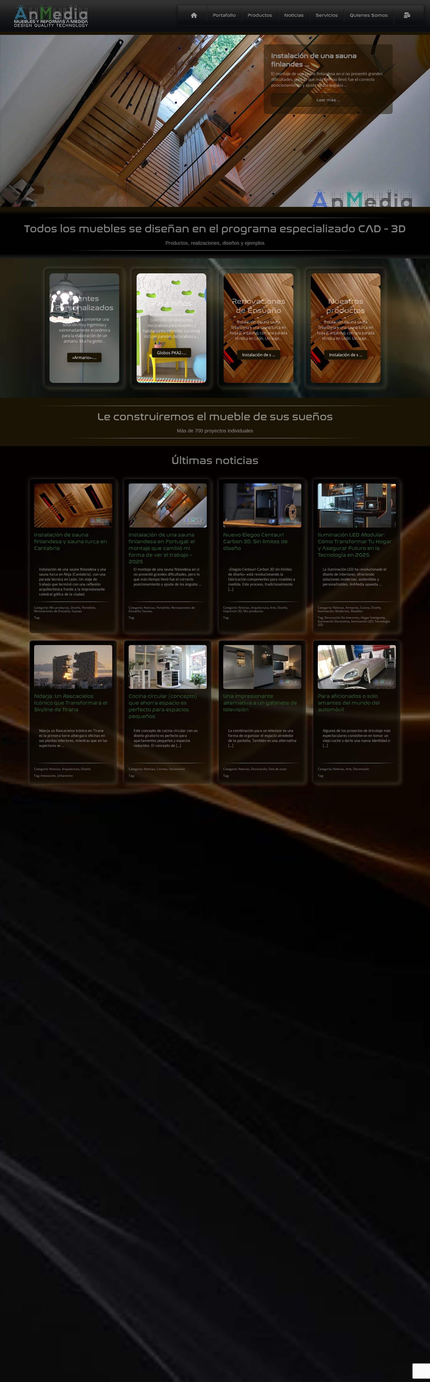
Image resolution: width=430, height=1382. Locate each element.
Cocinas (162, 769)
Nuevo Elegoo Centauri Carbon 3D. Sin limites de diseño (255, 541)
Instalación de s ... (258, 355)
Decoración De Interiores (341, 617)
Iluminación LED (362, 621)
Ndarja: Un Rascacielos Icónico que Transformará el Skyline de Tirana (70, 703)
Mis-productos (59, 607)
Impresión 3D (232, 611)
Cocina (365, 607)
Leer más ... (328, 100)
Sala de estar (278, 769)
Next (423, 121)
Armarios (352, 607)
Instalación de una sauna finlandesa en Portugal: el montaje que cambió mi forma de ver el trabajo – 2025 (162, 548)
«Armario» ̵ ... (84, 357)
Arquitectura (260, 607)
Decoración (177, 769)
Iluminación (326, 611)
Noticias (149, 607)
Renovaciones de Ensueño (52, 611)
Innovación (48, 776)
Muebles (357, 611)
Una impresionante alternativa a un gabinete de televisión (260, 703)
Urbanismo (65, 776)
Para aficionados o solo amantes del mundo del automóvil (349, 703)
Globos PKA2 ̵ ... (171, 353)
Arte (273, 607)
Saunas (77, 611)
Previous (7, 121)
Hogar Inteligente (373, 617)
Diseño (75, 607)
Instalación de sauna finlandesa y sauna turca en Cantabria (70, 541)
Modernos (342, 611)
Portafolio (88, 607)
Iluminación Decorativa (334, 621)
